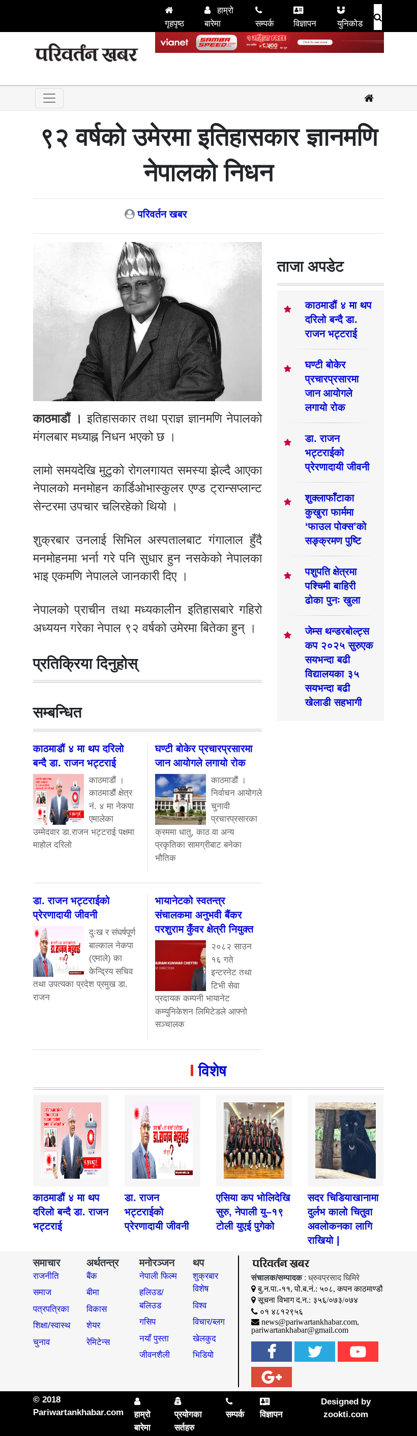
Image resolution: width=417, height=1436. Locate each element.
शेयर (93, 1325)
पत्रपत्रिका (51, 1309)
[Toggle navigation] (49, 98)
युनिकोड (350, 23)
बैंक (91, 1276)
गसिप (147, 1322)
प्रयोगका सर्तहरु (188, 1421)
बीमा (92, 1292)
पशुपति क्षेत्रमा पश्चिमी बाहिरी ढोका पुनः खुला (333, 586)
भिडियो (203, 1355)
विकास (96, 1309)
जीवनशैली (154, 1355)
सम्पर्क (264, 23)
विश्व (199, 1305)
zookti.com (345, 1414)
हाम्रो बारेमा (218, 17)
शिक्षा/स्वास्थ (51, 1325)
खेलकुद (204, 1338)
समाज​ (42, 1292)
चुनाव (41, 1342)
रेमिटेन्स (98, 1342)
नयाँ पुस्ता (154, 1338)
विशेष (212, 1070)
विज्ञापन (304, 23)
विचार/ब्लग (209, 1322)
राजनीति (46, 1276)
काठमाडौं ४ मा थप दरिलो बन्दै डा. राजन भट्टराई (338, 319)
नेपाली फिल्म (158, 1276)
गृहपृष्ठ (174, 23)
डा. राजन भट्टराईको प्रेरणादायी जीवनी (337, 452)
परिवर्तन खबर (162, 214)
